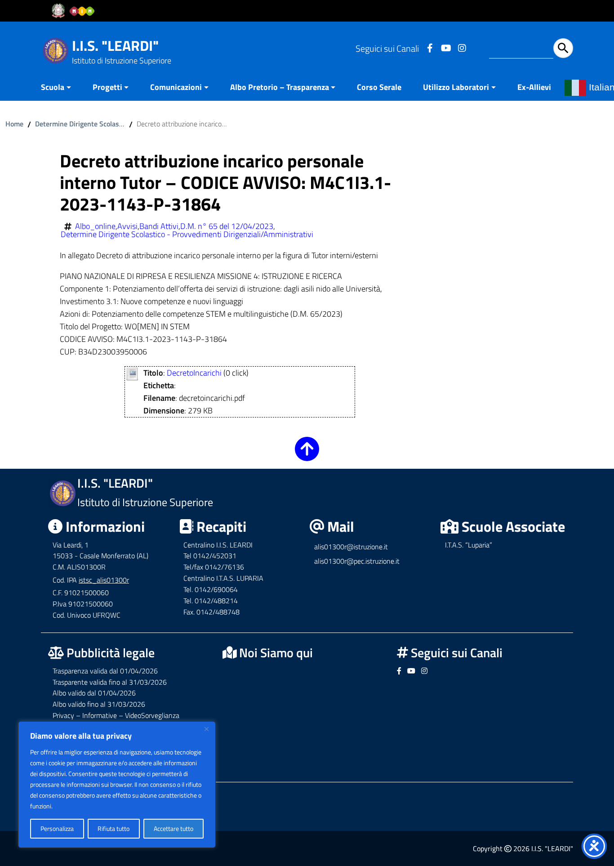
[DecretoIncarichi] (132, 373)
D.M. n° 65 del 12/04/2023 (226, 226)
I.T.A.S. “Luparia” (468, 544)
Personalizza (57, 828)
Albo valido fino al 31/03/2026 (99, 704)
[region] (117, 784)
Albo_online (95, 226)
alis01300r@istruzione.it (351, 546)
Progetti (107, 87)
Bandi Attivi (158, 226)
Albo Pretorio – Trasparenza (279, 87)
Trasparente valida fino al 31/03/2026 (110, 682)
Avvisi (127, 226)
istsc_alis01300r (104, 579)
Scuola (52, 87)
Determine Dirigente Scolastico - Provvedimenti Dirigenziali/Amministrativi (187, 234)
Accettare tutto (173, 828)
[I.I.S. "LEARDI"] (55, 50)
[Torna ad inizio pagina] (307, 455)
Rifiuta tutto (113, 828)
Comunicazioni (176, 87)
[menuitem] (61, 88)
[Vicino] (206, 728)
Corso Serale (379, 87)
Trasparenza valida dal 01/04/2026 (105, 670)
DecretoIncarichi (194, 373)
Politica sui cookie (77, 806)
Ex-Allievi (534, 87)
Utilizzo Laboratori (456, 87)
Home (14, 123)
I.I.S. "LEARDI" (115, 45)
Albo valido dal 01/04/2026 (94, 692)
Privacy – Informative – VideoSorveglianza (116, 715)
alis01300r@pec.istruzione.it (357, 561)
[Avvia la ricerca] (563, 48)
